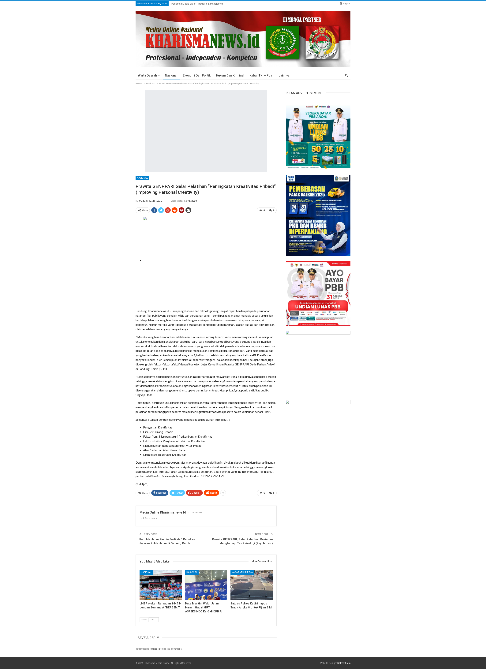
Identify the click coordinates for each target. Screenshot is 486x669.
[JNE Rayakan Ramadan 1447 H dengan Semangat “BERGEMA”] (161, 585)
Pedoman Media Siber (183, 3)
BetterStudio (343, 663)
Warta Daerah (147, 75)
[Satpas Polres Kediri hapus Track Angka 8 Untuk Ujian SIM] (251, 585)
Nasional (171, 75)
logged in (155, 648)
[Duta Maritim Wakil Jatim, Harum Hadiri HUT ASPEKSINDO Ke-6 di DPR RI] (206, 585)
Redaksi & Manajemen (210, 3)
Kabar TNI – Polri (261, 75)
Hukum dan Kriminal (230, 75)
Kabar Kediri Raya (242, 572)
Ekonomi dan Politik (197, 75)
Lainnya (284, 75)
